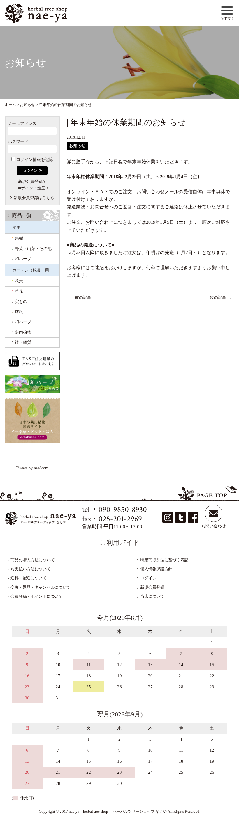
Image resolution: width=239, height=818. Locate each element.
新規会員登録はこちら (34, 198)
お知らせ (77, 145)
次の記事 (220, 297)
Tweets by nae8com (32, 468)
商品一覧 (22, 215)
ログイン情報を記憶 (34, 159)
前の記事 (80, 297)
